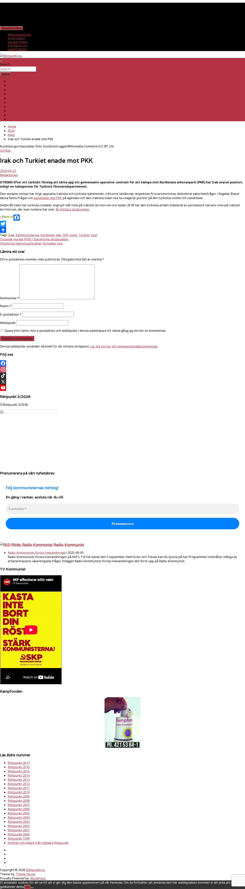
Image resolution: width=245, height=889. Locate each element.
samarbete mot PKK (47, 198)
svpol (73, 235)
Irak (11, 235)
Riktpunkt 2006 (19, 809)
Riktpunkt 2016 (19, 767)
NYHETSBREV (16, 38)
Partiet (13, 98)
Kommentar (9, 298)
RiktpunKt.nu (35, 870)
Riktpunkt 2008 (19, 801)
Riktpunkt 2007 (19, 805)
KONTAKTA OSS (18, 45)
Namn (5, 306)
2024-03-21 (8, 171)
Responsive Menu (11, 28)
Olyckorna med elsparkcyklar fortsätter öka (31, 243)
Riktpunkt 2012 (19, 784)
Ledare (13, 115)
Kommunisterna (27, 235)
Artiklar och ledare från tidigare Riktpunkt (38, 843)
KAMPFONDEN (17, 49)
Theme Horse (25, 874)
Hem (11, 81)
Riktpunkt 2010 (19, 792)
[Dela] (122, 230)
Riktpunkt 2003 (19, 822)
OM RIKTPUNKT (18, 42)
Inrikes (13, 85)
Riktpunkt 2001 (19, 830)
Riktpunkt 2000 (19, 834)
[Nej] (32, 887)
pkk (58, 235)
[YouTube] (122, 388)
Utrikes (13, 90)
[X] (122, 382)
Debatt (13, 119)
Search (5, 64)
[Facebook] (122, 218)
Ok (27, 887)
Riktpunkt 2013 (19, 780)
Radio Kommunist (69, 544)
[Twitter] (122, 224)
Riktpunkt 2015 (19, 771)
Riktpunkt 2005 (19, 813)
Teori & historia (19, 102)
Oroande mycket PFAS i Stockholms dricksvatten (34, 239)
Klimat (12, 106)
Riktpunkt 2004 (19, 817)
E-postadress (10, 314)
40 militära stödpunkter (72, 209)
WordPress (38, 878)
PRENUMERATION (19, 35)
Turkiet (84, 235)
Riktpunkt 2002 (19, 826)
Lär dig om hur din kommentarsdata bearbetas (123, 346)
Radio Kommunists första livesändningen (37, 553)
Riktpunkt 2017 (19, 763)
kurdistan (47, 235)
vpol (94, 235)
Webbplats (8, 323)
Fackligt (13, 94)
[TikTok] (122, 376)
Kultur (12, 111)
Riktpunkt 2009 (19, 796)
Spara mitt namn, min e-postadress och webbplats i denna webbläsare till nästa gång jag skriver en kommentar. (85, 331)
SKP (65, 235)
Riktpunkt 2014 (19, 775)
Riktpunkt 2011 (19, 788)
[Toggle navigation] (1, 61)
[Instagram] (122, 369)
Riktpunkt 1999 (19, 838)
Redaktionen (9, 175)
